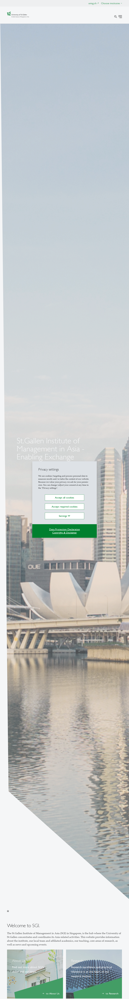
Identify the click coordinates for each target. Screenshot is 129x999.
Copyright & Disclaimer (64, 532)
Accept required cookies (64, 506)
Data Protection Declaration (64, 529)
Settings (63, 515)
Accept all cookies (64, 497)
